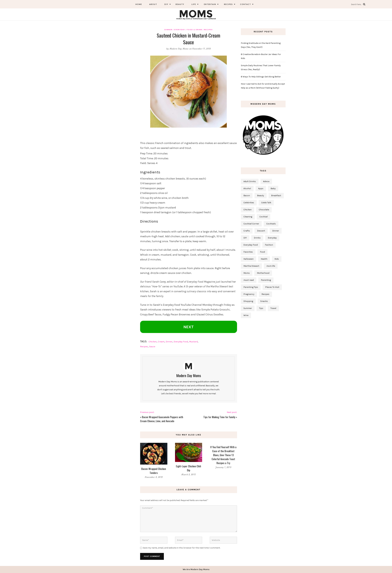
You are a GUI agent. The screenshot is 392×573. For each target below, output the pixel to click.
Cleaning (247, 216)
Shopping (248, 301)
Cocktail (263, 216)
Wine (245, 315)
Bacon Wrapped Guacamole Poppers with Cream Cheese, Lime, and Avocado (161, 419)
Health (264, 259)
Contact (245, 4)
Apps (260, 188)
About (153, 4)
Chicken (153, 341)
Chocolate (264, 209)
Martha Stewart (251, 266)
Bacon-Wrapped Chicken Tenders (153, 471)
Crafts (246, 230)
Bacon (246, 195)
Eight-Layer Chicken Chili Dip (188, 468)
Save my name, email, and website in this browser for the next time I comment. (181, 548)
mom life (270, 266)
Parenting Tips (250, 287)
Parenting (266, 280)
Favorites (248, 252)
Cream (161, 341)
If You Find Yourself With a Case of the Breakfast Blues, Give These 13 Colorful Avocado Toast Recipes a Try (223, 455)
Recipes (228, 4)
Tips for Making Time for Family (219, 417)
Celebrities (248, 202)
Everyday (179, 29)
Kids (277, 259)
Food (262, 252)
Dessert (261, 230)
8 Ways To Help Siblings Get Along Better (261, 76)
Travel (273, 308)
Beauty (180, 4)
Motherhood (263, 273)
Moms (246, 273)
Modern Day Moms (179, 48)
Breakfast (276, 195)
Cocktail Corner (251, 223)
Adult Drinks (249, 181)
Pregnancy (248, 294)
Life (194, 4)
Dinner (168, 29)
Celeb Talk (266, 202)
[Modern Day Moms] (196, 14)
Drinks (257, 237)
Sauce (152, 346)
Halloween (248, 259)
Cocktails (271, 223)
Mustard (193, 341)
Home (139, 4)
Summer (247, 308)
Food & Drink (194, 29)
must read (248, 280)
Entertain (209, 4)
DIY (166, 4)
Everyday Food (181, 341)
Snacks (264, 301)
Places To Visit (272, 287)
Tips (261, 308)
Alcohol (247, 188)
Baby (273, 188)
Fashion (269, 245)
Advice (266, 181)
